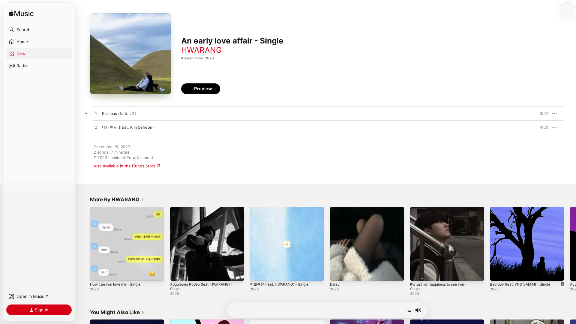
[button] (39, 30)
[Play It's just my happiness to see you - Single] (417, 273)
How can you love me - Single (118, 209)
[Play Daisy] (337, 273)
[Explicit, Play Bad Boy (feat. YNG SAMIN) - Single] (497, 273)
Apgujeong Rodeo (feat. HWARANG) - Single (205, 211)
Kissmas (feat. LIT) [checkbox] (119, 113)
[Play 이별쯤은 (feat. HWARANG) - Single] (257, 273)
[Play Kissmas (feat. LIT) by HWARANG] (96, 113)
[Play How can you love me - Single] (97, 273)
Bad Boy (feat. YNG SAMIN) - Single (523, 209)
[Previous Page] (84, 243)
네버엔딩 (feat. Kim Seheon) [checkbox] (128, 127)
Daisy (335, 209)
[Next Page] (570, 243)
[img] (21, 13)
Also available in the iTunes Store (125, 166)
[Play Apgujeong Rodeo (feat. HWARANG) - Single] (177, 273)
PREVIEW (541, 113)
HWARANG (201, 50)
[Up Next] (408, 310)
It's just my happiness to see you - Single (442, 211)
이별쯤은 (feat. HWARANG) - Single (282, 209)
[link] (117, 199)
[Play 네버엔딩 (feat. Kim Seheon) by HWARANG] (96, 127)
